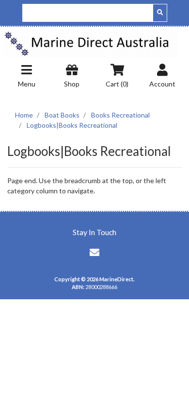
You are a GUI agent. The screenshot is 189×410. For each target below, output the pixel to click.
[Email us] (94, 252)
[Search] (160, 13)
